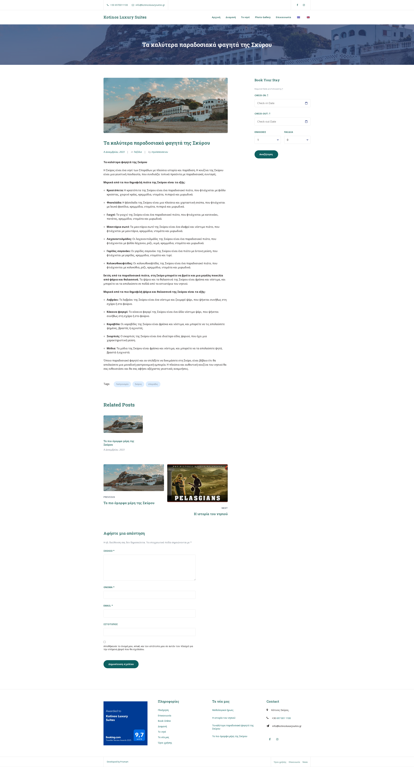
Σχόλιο (109, 550)
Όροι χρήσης (165, 742)
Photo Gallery (263, 17)
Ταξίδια (138, 151)
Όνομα (109, 587)
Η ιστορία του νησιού (223, 717)
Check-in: (261, 95)
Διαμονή (231, 17)
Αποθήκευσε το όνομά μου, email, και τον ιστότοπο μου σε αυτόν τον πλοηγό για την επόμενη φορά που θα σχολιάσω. (148, 648)
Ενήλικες (260, 132)
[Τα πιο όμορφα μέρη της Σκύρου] (123, 424)
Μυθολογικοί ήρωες (223, 710)
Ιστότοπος (111, 624)
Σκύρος (138, 384)
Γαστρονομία (122, 384)
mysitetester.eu (159, 151)
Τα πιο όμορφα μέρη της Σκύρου (119, 442)
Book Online (164, 720)
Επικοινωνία (283, 17)
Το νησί (245, 17)
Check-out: (262, 113)
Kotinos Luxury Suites (125, 17)
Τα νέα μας (163, 737)
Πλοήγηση (163, 710)
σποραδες (153, 384)
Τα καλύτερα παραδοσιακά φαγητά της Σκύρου (233, 727)
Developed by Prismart (117, 761)
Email (108, 605)
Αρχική (216, 17)
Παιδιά (288, 132)
